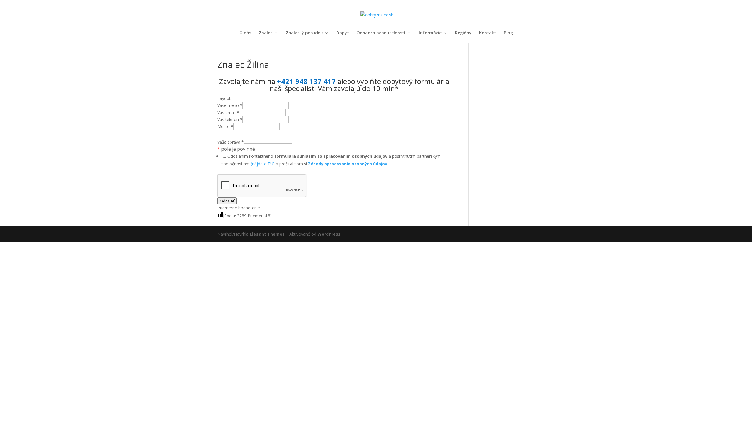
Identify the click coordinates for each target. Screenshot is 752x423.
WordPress (329, 234)
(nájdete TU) (263, 164)
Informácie (430, 33)
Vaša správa (230, 142)
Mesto (225, 126)
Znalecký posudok (304, 33)
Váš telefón (229, 119)
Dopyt (342, 33)
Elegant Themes (267, 234)
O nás (245, 33)
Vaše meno (229, 105)
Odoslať (227, 201)
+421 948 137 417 (306, 81)
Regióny (463, 33)
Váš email (228, 112)
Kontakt (487, 33)
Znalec (265, 33)
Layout (224, 98)
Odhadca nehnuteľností (381, 33)
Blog (508, 33)
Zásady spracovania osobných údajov (347, 164)
